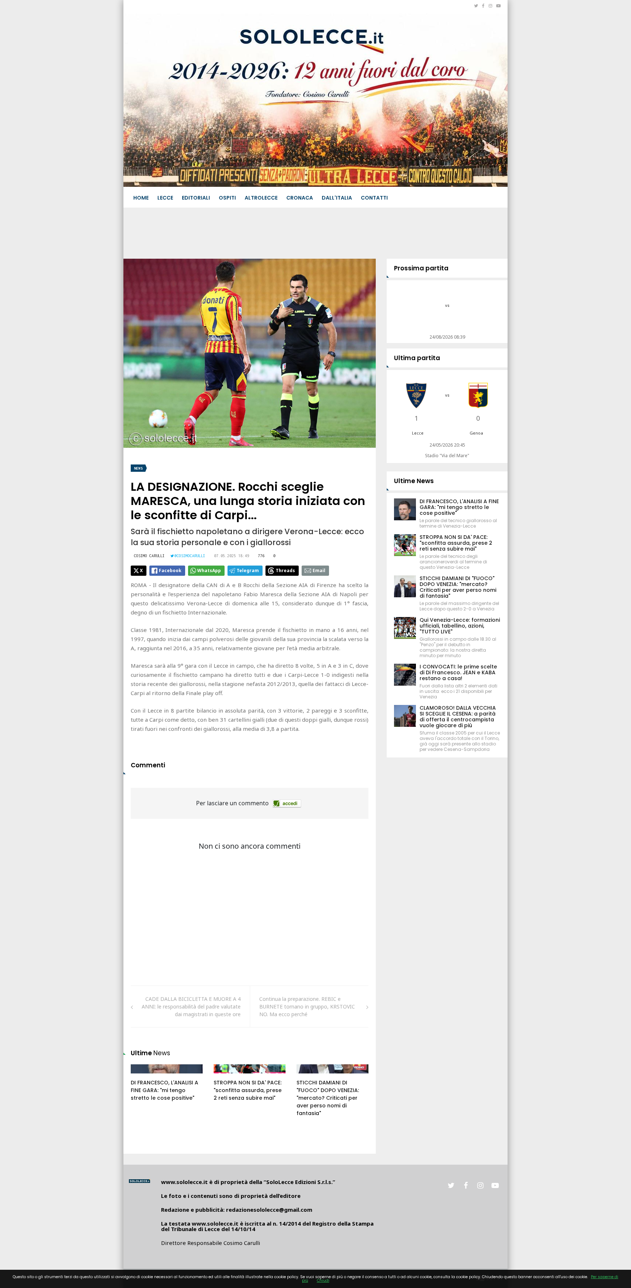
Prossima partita (421, 268)
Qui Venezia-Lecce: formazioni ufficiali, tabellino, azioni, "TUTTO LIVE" (460, 625)
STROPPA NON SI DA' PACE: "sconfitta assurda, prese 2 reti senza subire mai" (248, 1090)
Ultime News (414, 481)
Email (319, 570)
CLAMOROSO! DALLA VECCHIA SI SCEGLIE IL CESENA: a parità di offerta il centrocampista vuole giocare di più (458, 716)
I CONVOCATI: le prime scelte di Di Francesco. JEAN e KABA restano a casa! (458, 672)
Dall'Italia (337, 197)
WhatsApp (209, 570)
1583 (227, 1076)
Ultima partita (417, 358)
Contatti (374, 197)
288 (143, 1076)
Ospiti (227, 197)
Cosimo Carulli (149, 556)
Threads (285, 570)
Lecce (165, 197)
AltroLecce (261, 197)
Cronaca (299, 197)
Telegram (248, 570)
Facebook (170, 570)
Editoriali (196, 197)
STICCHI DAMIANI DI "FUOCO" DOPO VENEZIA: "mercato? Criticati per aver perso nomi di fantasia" (328, 1098)
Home (141, 197)
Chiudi (323, 1280)
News (138, 468)
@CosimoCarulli (190, 556)
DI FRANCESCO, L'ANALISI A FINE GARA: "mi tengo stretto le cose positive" (164, 1090)
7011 (310, 1076)
